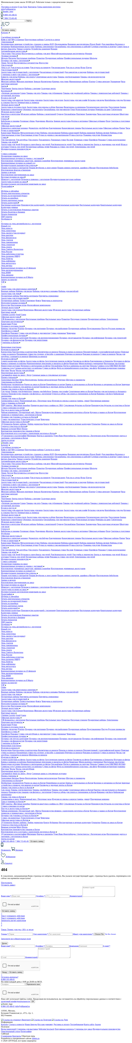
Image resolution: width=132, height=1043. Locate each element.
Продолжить (6, 883)
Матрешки (31, 436)
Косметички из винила (48, 352)
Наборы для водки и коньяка (45, 291)
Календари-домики (9, 207)
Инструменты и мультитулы (26, 63)
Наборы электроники (44, 46)
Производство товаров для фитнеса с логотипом (30, 394)
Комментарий (76, 896)
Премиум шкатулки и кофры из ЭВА (47, 405)
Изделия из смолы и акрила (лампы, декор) (71, 401)
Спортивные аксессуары (46, 77)
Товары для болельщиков (69, 77)
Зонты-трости (18, 88)
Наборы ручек (116, 133)
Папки (122, 128)
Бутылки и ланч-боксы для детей (35, 144)
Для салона (16, 53)
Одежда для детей (17, 147)
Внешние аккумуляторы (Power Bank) (84, 44)
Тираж (4, 934)
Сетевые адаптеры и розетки (103, 46)
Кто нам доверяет (45, 1024)
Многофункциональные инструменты (68, 53)
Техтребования (76, 1024)
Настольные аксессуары (92, 128)
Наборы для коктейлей (68, 291)
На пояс (70, 140)
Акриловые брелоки (10, 380)
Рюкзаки (102, 140)
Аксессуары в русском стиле (13, 107)
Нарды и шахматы (45, 436)
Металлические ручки (30, 133)
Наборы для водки (9, 328)
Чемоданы (71, 333)
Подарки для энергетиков (36, 340)
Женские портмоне (24, 81)
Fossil (18, 314)
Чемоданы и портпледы (52, 300)
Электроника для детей (85, 147)
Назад (4, 972)
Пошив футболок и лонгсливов (43, 168)
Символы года (7, 368)
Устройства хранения (40, 49)
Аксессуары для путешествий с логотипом (20, 72)
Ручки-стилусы (76, 135)
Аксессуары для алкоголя (12, 100)
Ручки (14, 324)
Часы (128, 128)
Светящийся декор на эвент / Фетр (16, 375)
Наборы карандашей (70, 133)
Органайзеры (70, 114)
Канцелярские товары (71, 128)
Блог (25, 7)
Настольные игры (19, 305)
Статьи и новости (16, 1024)
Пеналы (93, 366)
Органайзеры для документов (57, 109)
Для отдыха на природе (40, 67)
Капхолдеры (6, 352)
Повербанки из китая (55, 384)
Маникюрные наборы (78, 81)
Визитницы (28, 310)
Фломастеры (106, 135)
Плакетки (40, 58)
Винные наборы (8, 291)
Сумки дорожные (58, 333)
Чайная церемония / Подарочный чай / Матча (21, 412)
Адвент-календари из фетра (13, 361)
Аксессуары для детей (10, 144)
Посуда (13, 102)
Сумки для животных (10, 419)
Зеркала (37, 81)
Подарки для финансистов (12, 340)
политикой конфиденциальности (15, 1001)
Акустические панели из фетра (58, 361)
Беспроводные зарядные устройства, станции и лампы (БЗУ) (28, 44)
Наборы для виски (24, 291)
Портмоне (80, 114)
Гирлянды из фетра (81, 361)
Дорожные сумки (58, 140)
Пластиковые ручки (29, 135)
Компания (73, 946)
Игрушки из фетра (122, 361)
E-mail (106, 946)
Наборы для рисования (50, 133)
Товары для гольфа (60, 391)
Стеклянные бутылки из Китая (77, 405)
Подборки (5, 624)
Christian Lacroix (8, 314)
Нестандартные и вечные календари (75, 424)
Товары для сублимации (52, 93)
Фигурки (5, 370)
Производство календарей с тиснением (38, 205)
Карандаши (6, 133)
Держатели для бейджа (38, 128)
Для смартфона (108, 44)
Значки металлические (47, 380)
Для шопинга (44, 140)
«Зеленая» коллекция (10, 93)
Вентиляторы (31, 380)
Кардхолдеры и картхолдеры (25, 352)
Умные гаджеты (24, 49)
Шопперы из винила (38, 356)
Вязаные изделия (8, 429)
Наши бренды (31, 1024)
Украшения (115, 81)
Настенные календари (10, 205)
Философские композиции (39, 305)
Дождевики (6, 88)
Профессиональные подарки (76, 58)
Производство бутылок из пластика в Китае (110, 405)
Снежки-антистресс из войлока (28, 368)
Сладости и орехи (52, 39)
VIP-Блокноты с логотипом (13, 319)
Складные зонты (48, 88)
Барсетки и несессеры (10, 114)
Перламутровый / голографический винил (102, 352)
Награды (12, 58)
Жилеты (49, 121)
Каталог (4, 445)
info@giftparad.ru (8, 9)
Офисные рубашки (97, 121)
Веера (22, 380)
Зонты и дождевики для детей (107, 144)
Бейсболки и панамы (10, 121)
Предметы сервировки (49, 296)
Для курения (113, 107)
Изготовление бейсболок (107, 168)
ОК (33, 1001)
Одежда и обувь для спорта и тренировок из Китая (74, 394)
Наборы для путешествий (98, 72)
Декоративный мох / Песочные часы (35, 401)
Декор (3, 63)
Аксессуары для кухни (53, 100)
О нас (20, 7)
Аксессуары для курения (12, 310)
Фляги (38, 300)
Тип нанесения (40, 934)
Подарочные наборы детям (37, 147)
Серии (23, 93)
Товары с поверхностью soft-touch (105, 93)
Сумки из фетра (49, 368)
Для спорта (33, 140)
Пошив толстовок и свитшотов (14, 168)
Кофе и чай (6, 39)
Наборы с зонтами (32, 88)
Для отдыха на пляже (20, 67)
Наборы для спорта (26, 77)
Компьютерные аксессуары (23, 46)
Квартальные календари (111, 205)
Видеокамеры (61, 44)
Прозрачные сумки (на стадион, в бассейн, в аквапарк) (40, 354)
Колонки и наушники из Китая (107, 384)
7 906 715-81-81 (10, 18)
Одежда (60, 114)
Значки (123, 107)
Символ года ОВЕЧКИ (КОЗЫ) (111, 366)
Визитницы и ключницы (75, 107)
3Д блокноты (7, 424)
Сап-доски (5, 391)
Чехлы (12, 370)
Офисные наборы (111, 128)
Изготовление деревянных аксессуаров (68, 161)
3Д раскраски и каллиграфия (13, 436)
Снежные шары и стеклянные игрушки (49, 375)
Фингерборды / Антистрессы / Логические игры (84, 436)
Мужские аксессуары (62, 310)
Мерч (18, 429)
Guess (23, 314)
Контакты (32, 7)
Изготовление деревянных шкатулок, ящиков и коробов (25, 161)
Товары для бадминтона (21, 391)
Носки (24, 429)
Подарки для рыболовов (57, 328)
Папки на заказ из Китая (111, 424)
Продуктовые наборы (34, 39)
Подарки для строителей (115, 338)
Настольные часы (53, 319)
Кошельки (73, 363)
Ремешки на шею (103, 109)
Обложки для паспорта (33, 109)
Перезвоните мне (33, 984)
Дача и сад (5, 67)
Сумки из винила (108, 354)
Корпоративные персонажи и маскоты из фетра (48, 363)
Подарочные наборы (54, 58)
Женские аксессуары (43, 310)
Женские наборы (8, 81)
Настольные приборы (26, 58)
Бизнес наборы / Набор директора (28, 424)
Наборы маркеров (87, 133)
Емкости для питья (9, 77)
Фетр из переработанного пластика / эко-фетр (77, 368)
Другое (10, 63)
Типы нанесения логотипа (48, 7)
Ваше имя (6, 896)
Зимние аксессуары (62, 121)
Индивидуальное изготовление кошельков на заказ (23, 184)
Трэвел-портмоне (27, 300)
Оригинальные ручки (10, 135)
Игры (82, 67)
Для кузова (6, 53)
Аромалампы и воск (10, 401)
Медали (4, 58)
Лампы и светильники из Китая (79, 384)
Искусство (43, 63)
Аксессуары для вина (33, 100)
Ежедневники (55, 128)
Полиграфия (6, 594)
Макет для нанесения (83, 934)
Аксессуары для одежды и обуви (41, 107)
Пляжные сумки (81, 140)
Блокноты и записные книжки (14, 128)
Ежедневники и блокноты (101, 361)
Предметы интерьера (29, 296)
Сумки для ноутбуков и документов (34, 333)
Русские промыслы (116, 328)
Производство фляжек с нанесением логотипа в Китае (65, 412)
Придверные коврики (99, 401)
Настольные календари (90, 205)
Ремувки (61, 380)
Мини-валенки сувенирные (91, 363)
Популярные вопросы (64, 1029)
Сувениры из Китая (9, 743)
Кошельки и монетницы (11, 109)
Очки (72, 109)
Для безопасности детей (61, 144)
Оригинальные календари (67, 205)
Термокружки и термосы (28, 102)
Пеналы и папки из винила (71, 352)
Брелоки (59, 107)
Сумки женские (103, 81)
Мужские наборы (28, 114)
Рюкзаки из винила (91, 354)
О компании (6, 1036)
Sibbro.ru (35, 1038)
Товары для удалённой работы (76, 93)
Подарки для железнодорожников (44, 338)
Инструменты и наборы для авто (36, 53)
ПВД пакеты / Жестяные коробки (15, 405)
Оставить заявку (8, 30)
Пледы (89, 67)
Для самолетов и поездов (75, 72)
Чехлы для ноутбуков (25, 370)
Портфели (93, 140)
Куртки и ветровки (79, 121)
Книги (46, 424)
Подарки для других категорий (14, 338)
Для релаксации (58, 67)
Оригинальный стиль (10, 1031)
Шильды (93, 58)
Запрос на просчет (9, 683)
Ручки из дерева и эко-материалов (54, 135)
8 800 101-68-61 (10, 15)
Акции (98, 1024)
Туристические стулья (30, 419)
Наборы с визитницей (46, 114)
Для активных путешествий (51, 72)
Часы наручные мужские (108, 114)
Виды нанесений (8, 1029)
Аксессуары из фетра (35, 361)
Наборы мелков (102, 133)
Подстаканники (94, 328)
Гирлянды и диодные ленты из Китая (55, 387)
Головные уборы (27, 121)
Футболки (5, 123)
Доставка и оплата (9, 7)
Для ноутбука (22, 140)
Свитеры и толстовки (120, 121)
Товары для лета (33, 93)
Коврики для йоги (105, 394)
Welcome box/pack (46, 1029)
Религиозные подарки (85, 109)
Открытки (95, 424)
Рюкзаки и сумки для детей (62, 147)
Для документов (8, 140)
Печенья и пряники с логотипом (35, 179)
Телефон (40, 896)
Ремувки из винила (73, 354)
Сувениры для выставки (27, 1029)
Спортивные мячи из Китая (81, 391)
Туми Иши (58, 436)
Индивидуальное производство (15, 559)
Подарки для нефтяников (93, 338)
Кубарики (54, 424)
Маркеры (16, 133)
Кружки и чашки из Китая (101, 412)
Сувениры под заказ (83, 1029)
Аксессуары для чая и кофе (75, 100)
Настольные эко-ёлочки (114, 363)
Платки (92, 81)
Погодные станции (78, 319)
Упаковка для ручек (91, 135)
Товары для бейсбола (41, 391)
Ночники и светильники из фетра (35, 366)
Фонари (53, 49)
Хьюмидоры (91, 114)
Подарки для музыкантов (70, 338)
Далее (4, 943)
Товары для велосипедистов (92, 77)
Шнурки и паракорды (75, 380)
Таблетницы (116, 109)
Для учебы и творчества (82, 144)
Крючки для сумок (60, 81)
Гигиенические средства (97, 107)
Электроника (112, 319)
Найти (28, 21)
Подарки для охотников (35, 328)
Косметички (46, 81)
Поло (108, 121)
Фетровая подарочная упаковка (111, 368)
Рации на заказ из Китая (35, 384)
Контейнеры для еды (114, 100)
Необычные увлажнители (12, 384)
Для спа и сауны (73, 67)
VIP (2, 685)
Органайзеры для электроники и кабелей (72, 46)
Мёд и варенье (17, 39)
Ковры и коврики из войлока (14, 363)
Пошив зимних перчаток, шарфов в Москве (76, 168)
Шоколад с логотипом (10, 179)
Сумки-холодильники (116, 140)
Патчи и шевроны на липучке (76, 366)
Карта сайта (89, 1024)
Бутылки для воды (96, 100)
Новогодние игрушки (10, 366)
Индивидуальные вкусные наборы (65, 179)
